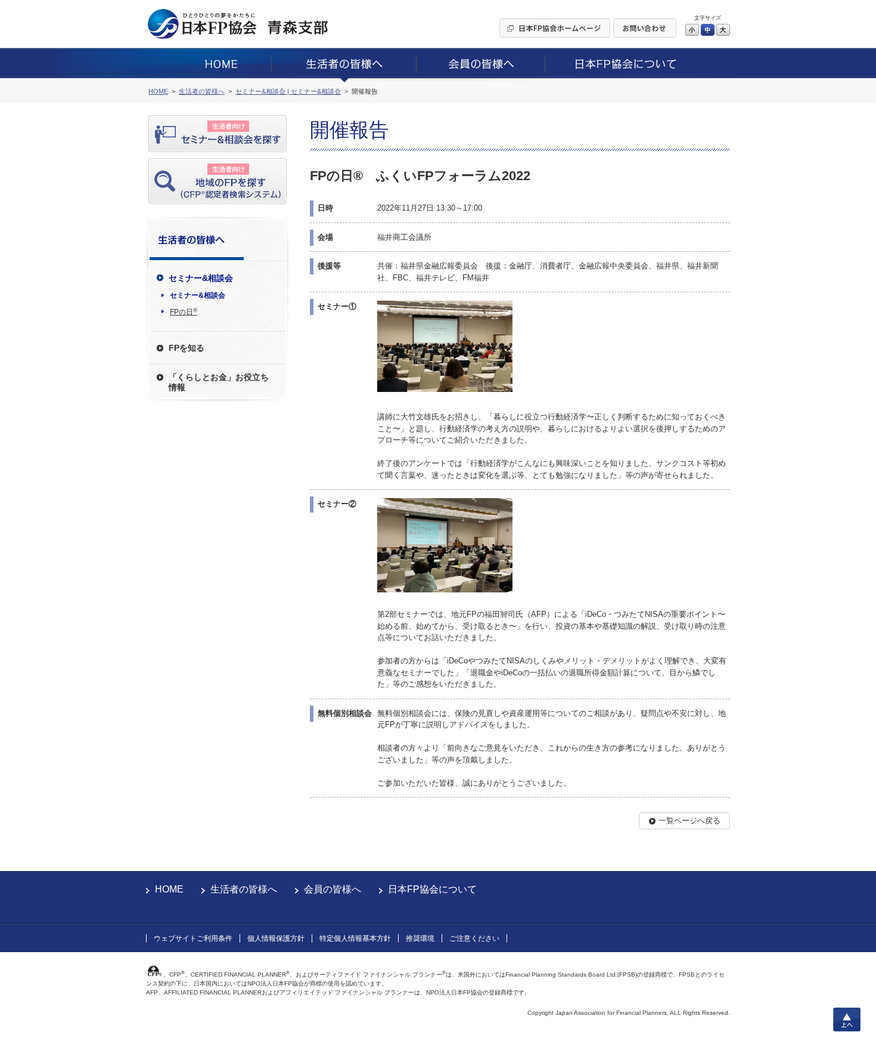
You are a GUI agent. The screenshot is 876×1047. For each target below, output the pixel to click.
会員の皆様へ (332, 889)
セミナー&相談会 (197, 295)
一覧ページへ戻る (689, 820)
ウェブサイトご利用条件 (193, 938)
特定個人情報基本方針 (355, 938)
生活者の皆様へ (243, 889)
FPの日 (183, 311)
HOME (169, 889)
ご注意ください (474, 938)
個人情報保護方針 (276, 938)
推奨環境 (420, 938)
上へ (846, 1019)
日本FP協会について (432, 889)
